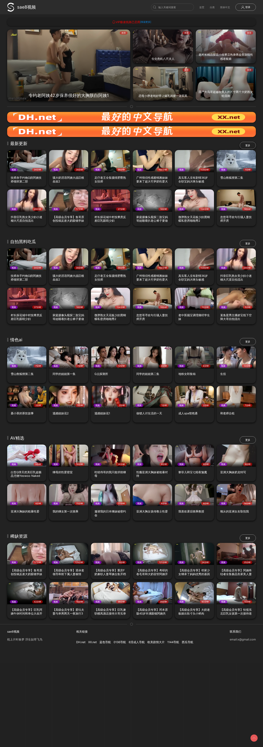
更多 (247, 145)
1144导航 (173, 642)
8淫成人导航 (137, 642)
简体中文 (225, 7)
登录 (247, 7)
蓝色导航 (105, 642)
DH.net (81, 642)
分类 (212, 7)
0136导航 (120, 642)
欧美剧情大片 (156, 642)
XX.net (92, 642)
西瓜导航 (187, 642)
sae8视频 (26, 7)
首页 (201, 7)
